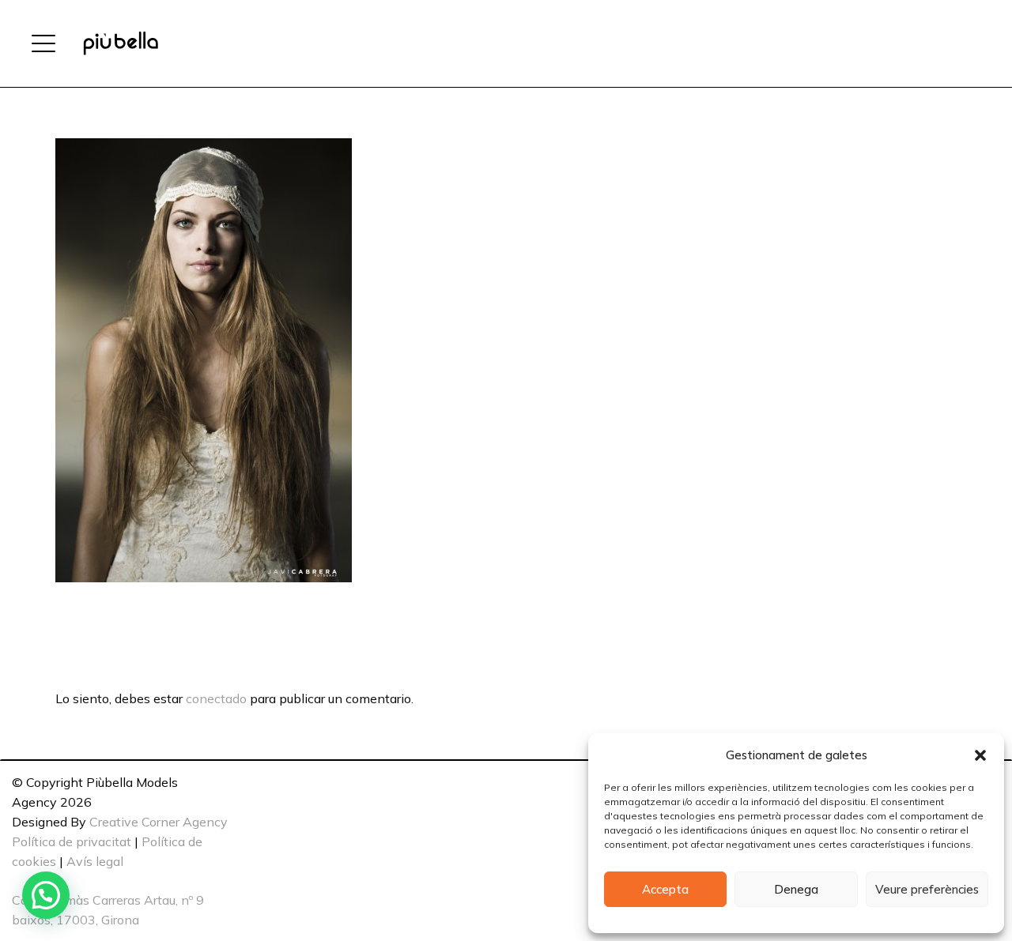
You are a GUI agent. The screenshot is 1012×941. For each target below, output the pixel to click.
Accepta (665, 889)
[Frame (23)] (120, 43)
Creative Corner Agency (158, 822)
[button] (980, 755)
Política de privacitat (71, 841)
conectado (216, 698)
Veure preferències (927, 889)
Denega (796, 889)
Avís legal (94, 861)
